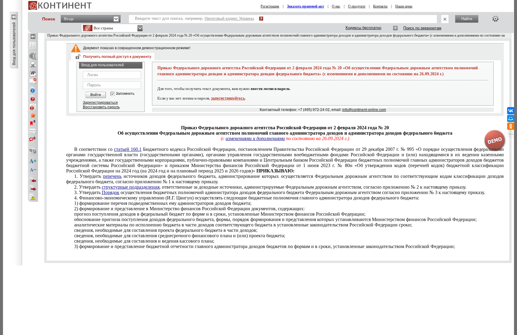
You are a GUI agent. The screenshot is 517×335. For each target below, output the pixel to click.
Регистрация (270, 6)
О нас (336, 6)
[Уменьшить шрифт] (33, 169)
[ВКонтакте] (510, 110)
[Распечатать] (33, 64)
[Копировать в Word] (33, 73)
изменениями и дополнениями (255, 138)
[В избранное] (33, 115)
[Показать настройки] (495, 18)
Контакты (380, 6)
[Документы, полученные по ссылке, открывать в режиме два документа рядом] (33, 45)
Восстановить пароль (101, 107)
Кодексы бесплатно (363, 27)
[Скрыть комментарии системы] (33, 81)
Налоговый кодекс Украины (229, 18)
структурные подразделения (130, 187)
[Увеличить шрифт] (33, 161)
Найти (466, 18)
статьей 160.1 (128, 149)
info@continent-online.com (364, 110)
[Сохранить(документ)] (33, 56)
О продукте (356, 6)
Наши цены (403, 6)
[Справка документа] (33, 98)
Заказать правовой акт (305, 6)
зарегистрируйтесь (228, 98)
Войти (95, 95)
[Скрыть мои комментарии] (33, 132)
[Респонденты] (33, 188)
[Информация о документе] (33, 90)
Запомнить (125, 94)
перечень (112, 176)
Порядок (110, 192)
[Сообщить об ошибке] (33, 197)
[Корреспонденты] (33, 180)
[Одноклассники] (510, 126)
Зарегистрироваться (100, 102)
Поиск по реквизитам (422, 28)
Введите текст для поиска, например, (194, 18)
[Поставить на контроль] (33, 106)
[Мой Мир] (510, 118)
